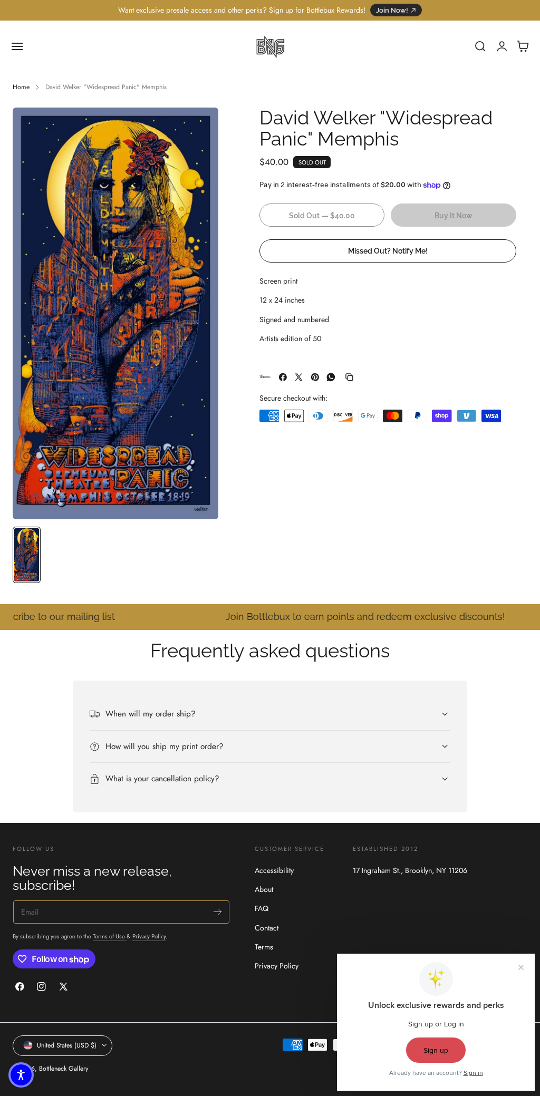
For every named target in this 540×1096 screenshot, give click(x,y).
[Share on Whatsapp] (331, 377)
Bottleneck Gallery (63, 1068)
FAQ (261, 908)
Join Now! (392, 10)
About (264, 889)
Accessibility (274, 870)
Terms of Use (110, 936)
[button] (17, 46)
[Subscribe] (217, 911)
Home (21, 87)
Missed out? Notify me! (388, 250)
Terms (264, 947)
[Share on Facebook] (283, 377)
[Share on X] (299, 377)
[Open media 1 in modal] (200, 126)
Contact (266, 928)
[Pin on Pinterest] (315, 377)
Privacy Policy (149, 936)
